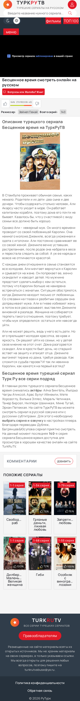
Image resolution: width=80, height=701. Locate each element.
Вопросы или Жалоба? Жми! (25, 92)
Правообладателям (40, 635)
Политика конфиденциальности (39, 683)
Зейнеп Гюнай (28, 112)
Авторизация (72, 4)
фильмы (53, 20)
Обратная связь (40, 690)
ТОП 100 (71, 20)
